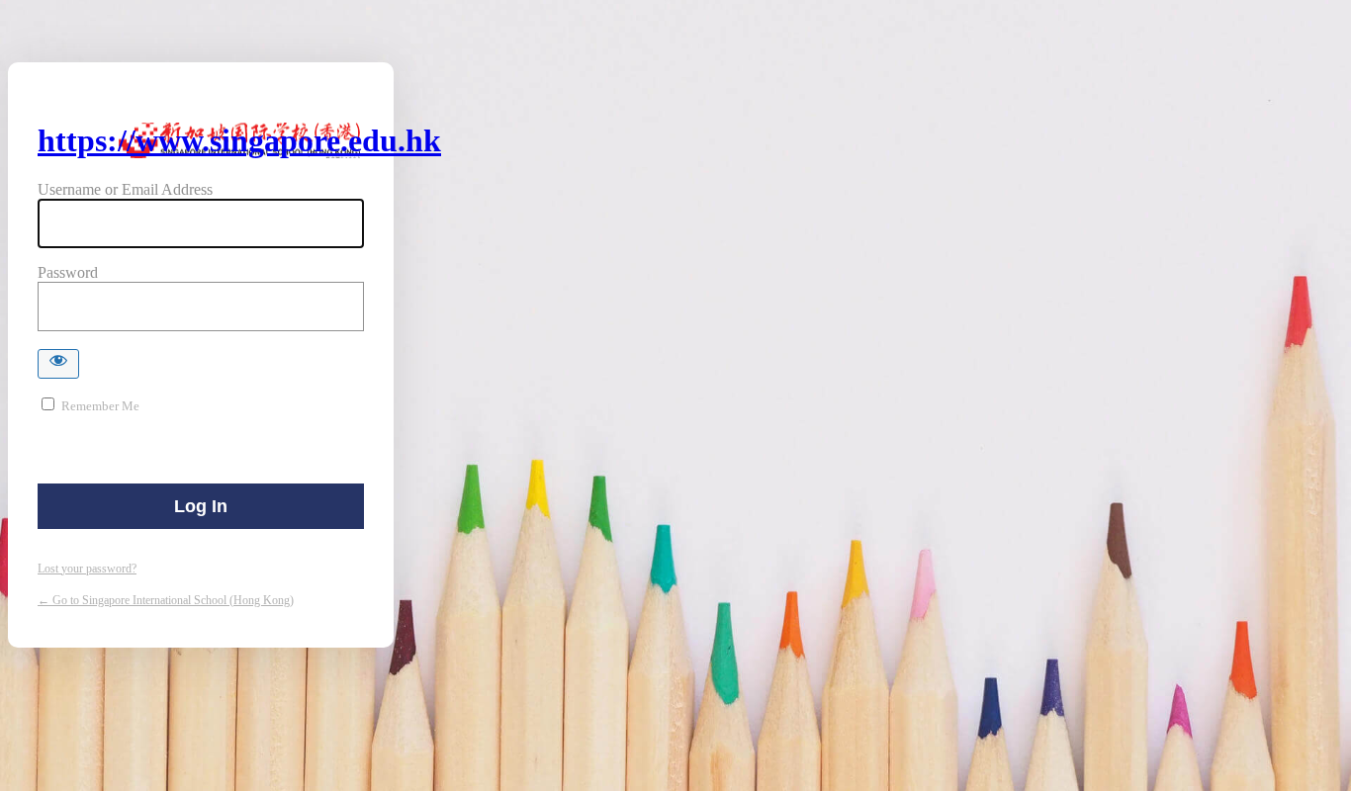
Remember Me (100, 405)
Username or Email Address (125, 189)
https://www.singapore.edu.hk (239, 140)
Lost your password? (87, 568)
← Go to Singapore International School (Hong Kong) (166, 600)
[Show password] (58, 364)
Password (68, 272)
